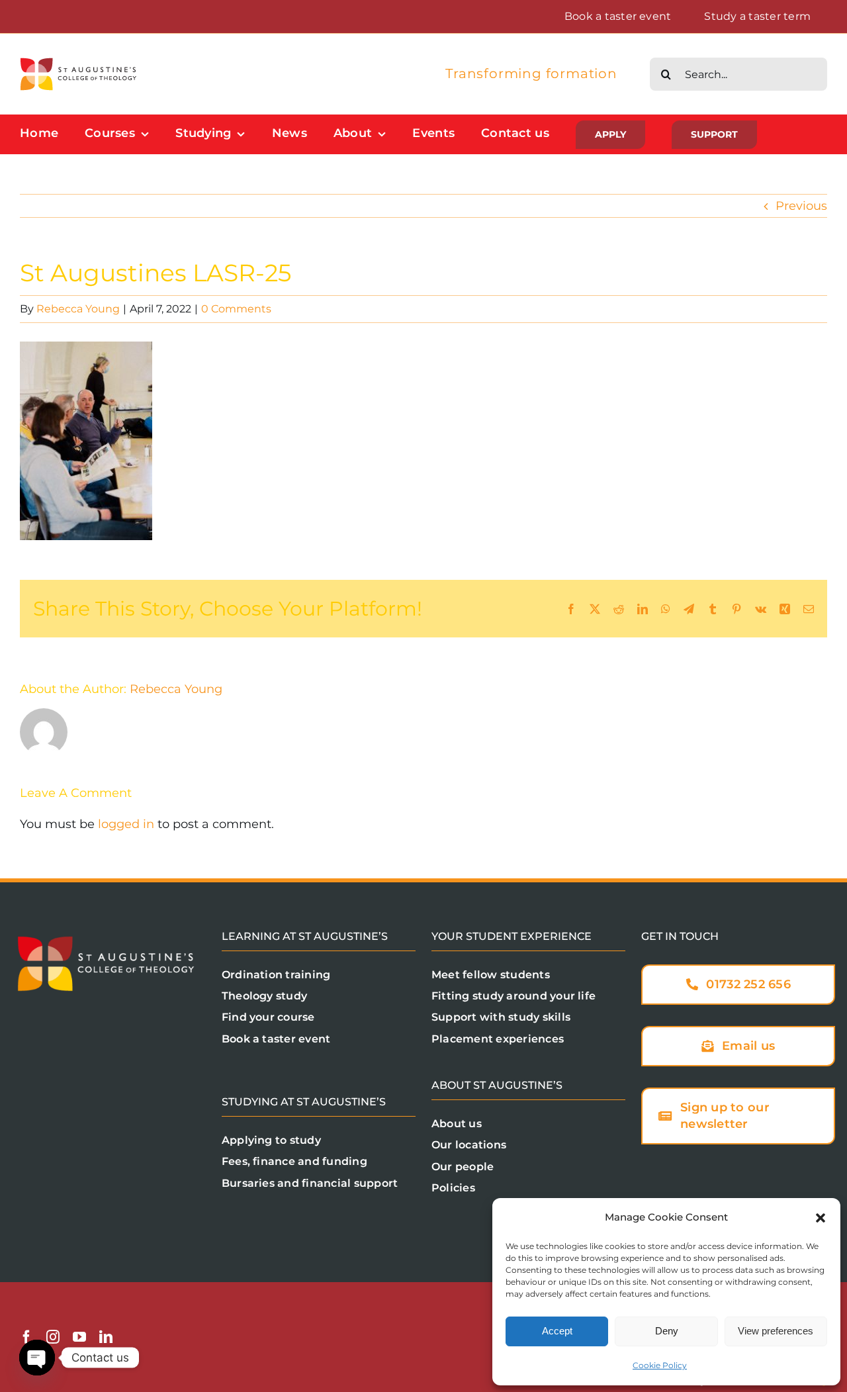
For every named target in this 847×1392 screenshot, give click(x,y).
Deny (666, 1330)
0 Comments (236, 308)
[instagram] (53, 1337)
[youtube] (79, 1337)
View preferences (775, 1330)
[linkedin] (105, 1337)
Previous (801, 206)
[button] (820, 1218)
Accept (557, 1330)
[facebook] (26, 1337)
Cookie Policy (660, 1365)
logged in (126, 824)
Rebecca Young (78, 308)
